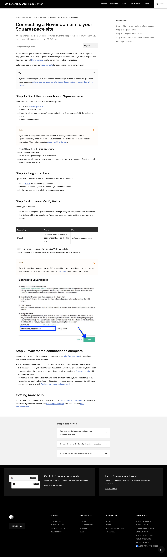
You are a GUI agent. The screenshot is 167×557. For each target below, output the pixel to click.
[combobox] (90, 45)
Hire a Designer (86, 525)
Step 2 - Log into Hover (126, 30)
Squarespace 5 (57, 532)
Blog (82, 532)
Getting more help (124, 41)
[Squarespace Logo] (11, 517)
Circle (108, 525)
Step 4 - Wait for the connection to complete (135, 37)
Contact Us (56, 521)
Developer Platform (115, 528)
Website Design (142, 525)
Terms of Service (143, 539)
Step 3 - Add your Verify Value (129, 34)
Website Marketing (144, 535)
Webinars (84, 528)
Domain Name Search (145, 528)
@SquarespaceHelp (59, 528)
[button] (161, 549)
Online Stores (142, 532)
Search (162, 4)
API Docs (109, 521)
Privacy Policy (142, 542)
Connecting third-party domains (64, 17)
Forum (83, 521)
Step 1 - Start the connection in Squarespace (135, 26)
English (15, 526)
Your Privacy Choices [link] (148, 546)
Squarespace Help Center (26, 17)
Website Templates (144, 521)
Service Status (57, 525)
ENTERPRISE (110, 532)
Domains (43, 17)
